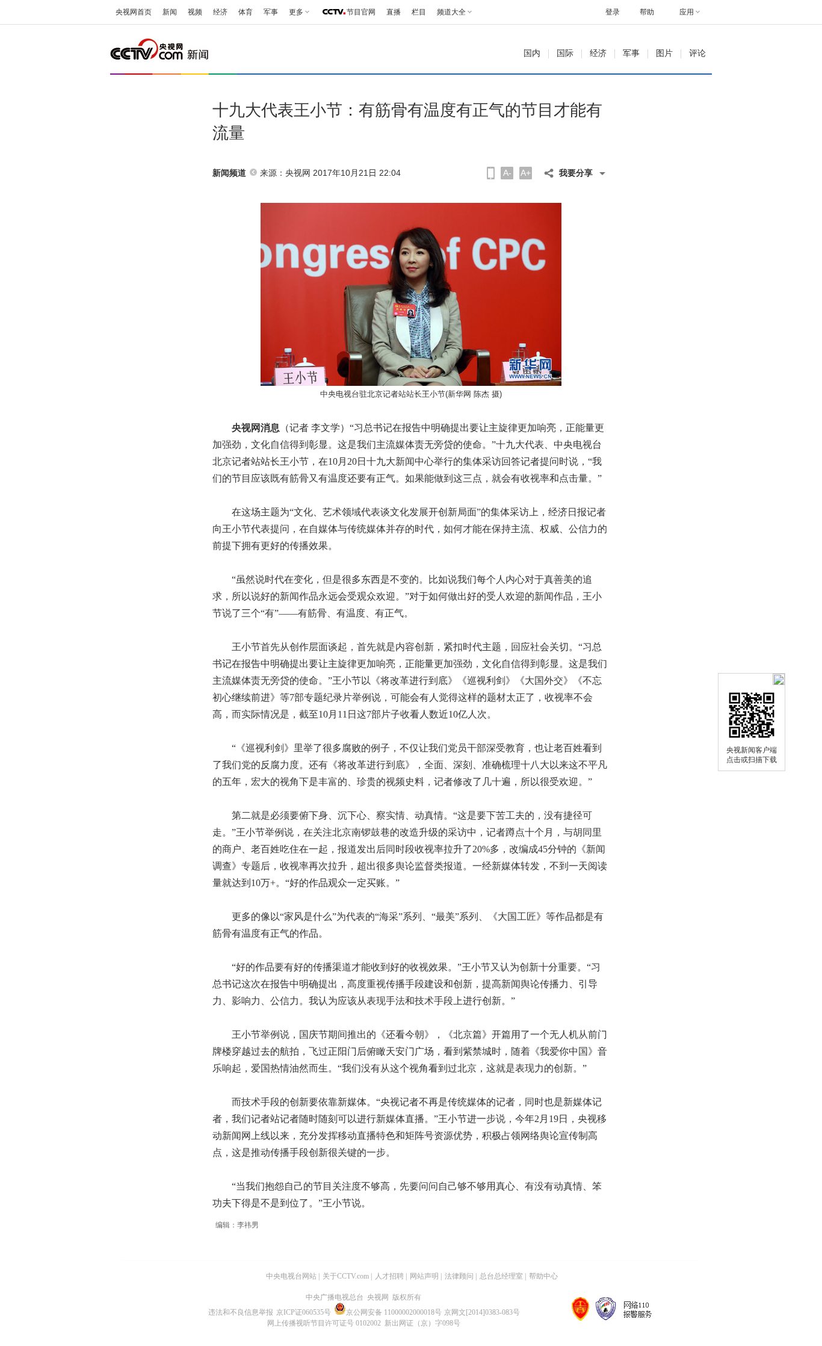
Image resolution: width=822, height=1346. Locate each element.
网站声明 (424, 1276)
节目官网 (361, 12)
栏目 (419, 12)
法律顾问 (459, 1276)
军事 (271, 12)
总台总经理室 (501, 1276)
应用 (686, 12)
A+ (526, 173)
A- (507, 173)
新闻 (169, 12)
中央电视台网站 (291, 1276)
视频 (195, 12)
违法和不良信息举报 (240, 1312)
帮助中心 (543, 1276)
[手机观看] (491, 173)
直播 (393, 12)
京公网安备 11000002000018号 (394, 1312)
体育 (245, 12)
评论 (697, 53)
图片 (664, 53)
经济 (220, 12)
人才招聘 (389, 1276)
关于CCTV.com (346, 1276)
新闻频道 (229, 173)
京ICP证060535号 (303, 1312)
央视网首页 (134, 12)
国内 (532, 53)
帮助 (647, 12)
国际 (565, 53)
